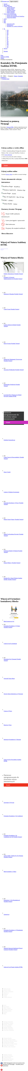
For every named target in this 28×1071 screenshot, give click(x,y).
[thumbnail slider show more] (1, 249)
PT (7, 40)
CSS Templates (7, 1026)
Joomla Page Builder (11, 17)
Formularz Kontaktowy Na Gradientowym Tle (13, 836)
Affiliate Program (8, 1009)
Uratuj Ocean (11, 309)
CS (7, 45)
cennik (5, 18)
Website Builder (8, 1038)
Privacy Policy (7, 990)
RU (8, 43)
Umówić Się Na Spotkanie (10, 643)
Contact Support (8, 997)
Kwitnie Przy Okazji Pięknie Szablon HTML (13, 578)
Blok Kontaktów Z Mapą (10, 871)
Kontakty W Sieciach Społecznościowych (13, 278)
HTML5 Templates (8, 1028)
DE (8, 31)
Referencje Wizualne (13, 294)
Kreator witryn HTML (12, 15)
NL (8, 33)
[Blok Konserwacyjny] (14, 620)
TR (7, 41)
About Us (6, 993)
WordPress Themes (11, 10)
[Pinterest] (1, 1070)
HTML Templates (11, 12)
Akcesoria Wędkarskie (14, 369)
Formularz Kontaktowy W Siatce (12, 626)
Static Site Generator (9, 1045)
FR (7, 34)
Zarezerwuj (6, 914)
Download (6, 1006)
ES (7, 37)
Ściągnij (5, 4)
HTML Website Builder (9, 1039)
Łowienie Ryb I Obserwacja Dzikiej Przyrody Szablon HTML (12, 395)
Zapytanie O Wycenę (9, 802)
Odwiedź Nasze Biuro (9, 678)
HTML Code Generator (9, 1046)
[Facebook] (1, 1063)
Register (6, 51)
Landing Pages (7, 1057)
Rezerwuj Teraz (8, 725)
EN (8, 30)
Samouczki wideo (11, 23)
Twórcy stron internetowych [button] (10, 13)
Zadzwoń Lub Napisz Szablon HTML (13, 967)
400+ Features (7, 1008)
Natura (15, 76)
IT (7, 36)
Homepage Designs (8, 1059)
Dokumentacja (10, 25)
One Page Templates (9, 1030)
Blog (5, 21)
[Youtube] (1, 1066)
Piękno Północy (12, 562)
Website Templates (11, 7)
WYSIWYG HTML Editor (10, 1043)
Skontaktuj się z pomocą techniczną (14, 26)
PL (7, 38)
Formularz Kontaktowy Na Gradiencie (13, 816)
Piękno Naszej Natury (13, 519)
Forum (5, 1012)
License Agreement (8, 991)
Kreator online (9, 174)
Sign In (5, 48)
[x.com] (1, 1068)
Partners (6, 994)
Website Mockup (8, 1060)
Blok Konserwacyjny (9, 621)
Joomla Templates (11, 11)
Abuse (5, 995)
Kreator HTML (10, 127)
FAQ (5, 1005)
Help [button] (5, 22)
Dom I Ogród (7, 472)
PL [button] (4, 29)
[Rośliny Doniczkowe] (14, 272)
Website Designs (10, 8)
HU (8, 44)
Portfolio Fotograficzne (9, 440)
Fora (5, 20)
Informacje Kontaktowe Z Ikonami (12, 739)
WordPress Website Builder (10, 1041)
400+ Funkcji (7, 5)
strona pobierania (8, 154)
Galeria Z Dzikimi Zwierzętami (11, 492)
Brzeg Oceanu (12, 343)
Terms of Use (7, 988)
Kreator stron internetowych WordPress (15, 16)
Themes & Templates (9, 1017)
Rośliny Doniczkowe (13, 273)
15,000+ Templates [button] (8, 6)
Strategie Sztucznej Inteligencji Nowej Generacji (13, 949)
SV (7, 47)
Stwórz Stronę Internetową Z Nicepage (13, 694)
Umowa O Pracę (8, 711)
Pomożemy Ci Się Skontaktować (12, 900)
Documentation (7, 1010)
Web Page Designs (8, 1056)
